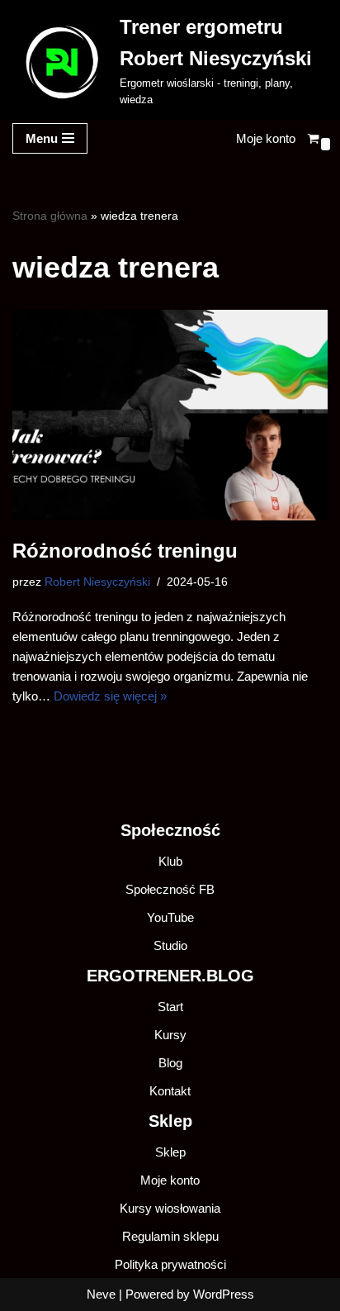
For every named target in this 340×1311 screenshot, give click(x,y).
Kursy (170, 1035)
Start (170, 1007)
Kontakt (170, 1091)
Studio (170, 945)
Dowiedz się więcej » (110, 696)
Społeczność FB (170, 889)
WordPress (223, 1294)
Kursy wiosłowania (170, 1208)
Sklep (170, 1152)
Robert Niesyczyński (97, 582)
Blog (170, 1063)
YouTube (170, 917)
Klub (170, 861)
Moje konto (265, 138)
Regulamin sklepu (170, 1236)
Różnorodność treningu (125, 550)
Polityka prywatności (170, 1264)
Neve (101, 1294)
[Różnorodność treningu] (170, 415)
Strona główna (49, 215)
